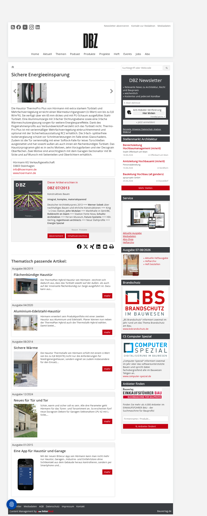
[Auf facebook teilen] (79, 248)
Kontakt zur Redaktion (143, 25)
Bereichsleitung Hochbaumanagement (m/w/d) (142, 146)
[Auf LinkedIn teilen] (98, 248)
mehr (107, 296)
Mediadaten (164, 25)
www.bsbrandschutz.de (135, 328)
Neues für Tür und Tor (31, 400)
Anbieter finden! (147, 426)
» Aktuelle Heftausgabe (155, 258)
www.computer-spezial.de (137, 376)
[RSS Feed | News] (13, 27)
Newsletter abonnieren (116, 25)
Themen (61, 54)
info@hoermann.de (25, 169)
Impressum (68, 506)
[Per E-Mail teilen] (105, 247)
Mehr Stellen (146, 188)
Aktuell (47, 54)
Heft (117, 54)
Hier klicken (149, 113)
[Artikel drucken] (111, 247)
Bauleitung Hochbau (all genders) (143, 174)
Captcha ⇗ (158, 117)
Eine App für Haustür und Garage (40, 451)
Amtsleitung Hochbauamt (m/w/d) (144, 161)
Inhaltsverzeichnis (77, 235)
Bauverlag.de (164, 511)
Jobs (138, 54)
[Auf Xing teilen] (92, 248)
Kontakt (80, 506)
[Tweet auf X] (85, 248)
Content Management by (23, 511)
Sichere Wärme (26, 348)
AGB (41, 506)
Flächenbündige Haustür (33, 274)
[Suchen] (166, 67)
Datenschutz (53, 506)
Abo (147, 54)
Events (127, 54)
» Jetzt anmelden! (145, 122)
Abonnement (56, 235)
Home (35, 54)
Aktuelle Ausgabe (132, 233)
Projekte (104, 54)
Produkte (89, 54)
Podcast (75, 54)
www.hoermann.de (24, 173)
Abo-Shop (128, 239)
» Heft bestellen (151, 264)
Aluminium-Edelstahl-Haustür (37, 311)
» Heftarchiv (149, 261)
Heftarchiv (128, 242)
